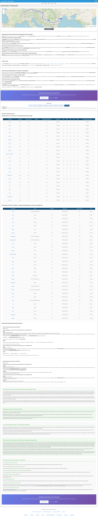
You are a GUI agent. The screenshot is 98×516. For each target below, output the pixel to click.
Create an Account (49, 259)
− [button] (3, 12)
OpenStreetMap (91, 26)
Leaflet (87, 26)
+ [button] (3, 10)
